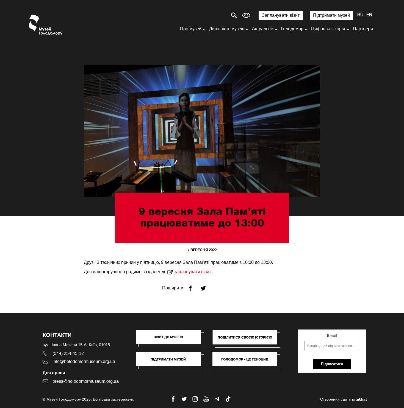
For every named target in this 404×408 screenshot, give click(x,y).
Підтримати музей (331, 15)
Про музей (190, 28)
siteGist (359, 399)
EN (369, 15)
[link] (171, 361)
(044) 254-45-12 (68, 353)
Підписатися (332, 364)
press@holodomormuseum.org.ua (85, 381)
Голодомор (292, 28)
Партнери (363, 28)
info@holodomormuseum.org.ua (83, 361)
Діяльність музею (226, 28)
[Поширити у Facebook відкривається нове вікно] (193, 286)
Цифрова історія (328, 28)
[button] (171, 339)
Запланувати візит (281, 15)
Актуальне (262, 28)
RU (360, 15)
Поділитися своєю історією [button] (245, 337)
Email (332, 336)
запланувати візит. (193, 271)
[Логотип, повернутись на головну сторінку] (46, 25)
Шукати (215, 15)
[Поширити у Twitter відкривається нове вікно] (206, 286)
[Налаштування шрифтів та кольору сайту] (246, 15)
